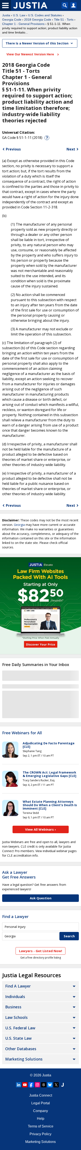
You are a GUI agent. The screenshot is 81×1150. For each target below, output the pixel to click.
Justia (6, 15)
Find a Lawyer (15, 916)
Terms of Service (40, 1126)
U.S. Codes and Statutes (45, 15)
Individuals (15, 996)
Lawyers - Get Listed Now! (40, 951)
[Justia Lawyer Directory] (62, 1084)
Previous (13, 149)
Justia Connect (40, 1095)
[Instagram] (37, 1084)
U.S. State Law (18, 1038)
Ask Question (40, 898)
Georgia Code (11, 19)
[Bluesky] (49, 1084)
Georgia (19, 525)
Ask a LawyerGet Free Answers (19, 875)
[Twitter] (56, 1084)
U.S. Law (19, 15)
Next (71, 149)
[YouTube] (24, 1084)
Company (40, 1111)
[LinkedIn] (18, 1084)
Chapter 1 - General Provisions (23, 24)
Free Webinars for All (22, 733)
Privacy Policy (40, 1134)
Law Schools (16, 1017)
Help (40, 1118)
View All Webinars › (40, 829)
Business (13, 1006)
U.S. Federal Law (20, 1027)
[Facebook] (31, 1084)
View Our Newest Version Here (30, 54)
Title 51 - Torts (63, 19)
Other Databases (20, 1048)
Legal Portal (40, 1103)
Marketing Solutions (24, 1059)
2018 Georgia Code (37, 19)
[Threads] (43, 1084)
